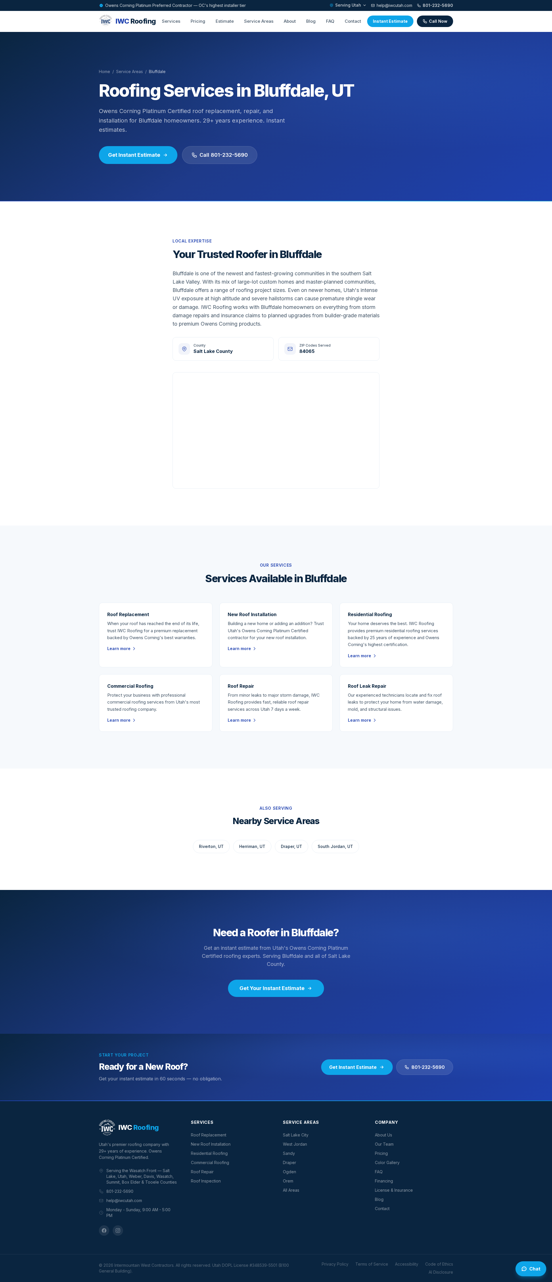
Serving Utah (348, 5)
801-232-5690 (438, 5)
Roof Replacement (208, 1134)
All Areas (291, 1190)
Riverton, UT (211, 846)
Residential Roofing (209, 1153)
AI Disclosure (441, 1272)
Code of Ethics (439, 1264)
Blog (311, 21)
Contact (353, 21)
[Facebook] (104, 1230)
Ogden (289, 1171)
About (290, 21)
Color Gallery (387, 1162)
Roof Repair (202, 1171)
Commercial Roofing (210, 1162)
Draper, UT (291, 846)
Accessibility (406, 1264)
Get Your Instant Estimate (271, 988)
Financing (384, 1180)
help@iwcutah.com (394, 5)
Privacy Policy (335, 1264)
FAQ (330, 21)
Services (171, 21)
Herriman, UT (252, 846)
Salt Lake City (295, 1134)
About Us (383, 1134)
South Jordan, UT (335, 846)
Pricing (198, 21)
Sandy (289, 1153)
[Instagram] (118, 1230)
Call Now (438, 21)
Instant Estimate (390, 21)
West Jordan (295, 1144)
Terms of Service (371, 1264)
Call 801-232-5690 (224, 155)
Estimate (225, 21)
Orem (288, 1180)
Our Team (384, 1144)
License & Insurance (394, 1190)
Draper (289, 1162)
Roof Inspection (206, 1180)
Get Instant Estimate (134, 155)
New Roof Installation (211, 1144)
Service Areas (258, 21)
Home (104, 71)
